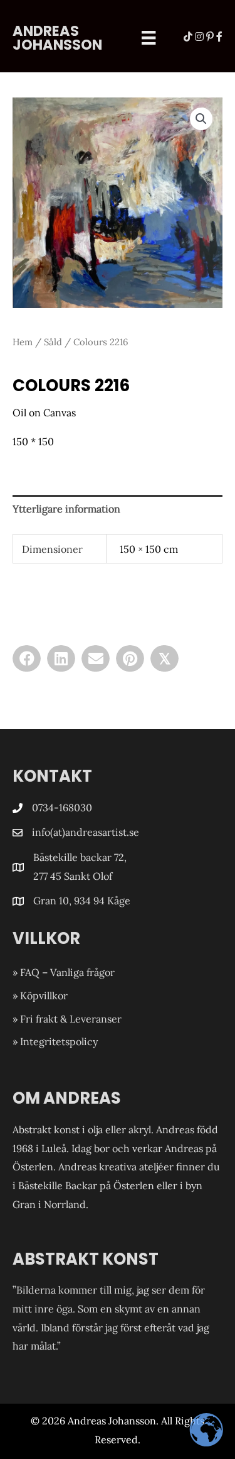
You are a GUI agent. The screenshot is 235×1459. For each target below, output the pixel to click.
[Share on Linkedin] (61, 658)
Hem (23, 342)
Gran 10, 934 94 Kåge (83, 900)
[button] (201, 119)
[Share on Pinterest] (130, 658)
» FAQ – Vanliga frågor (64, 972)
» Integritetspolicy (55, 1041)
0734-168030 (62, 807)
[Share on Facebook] (27, 658)
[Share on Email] (95, 658)
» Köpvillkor (40, 995)
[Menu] (148, 37)
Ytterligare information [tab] (66, 508)
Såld (53, 342)
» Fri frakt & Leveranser (67, 1018)
